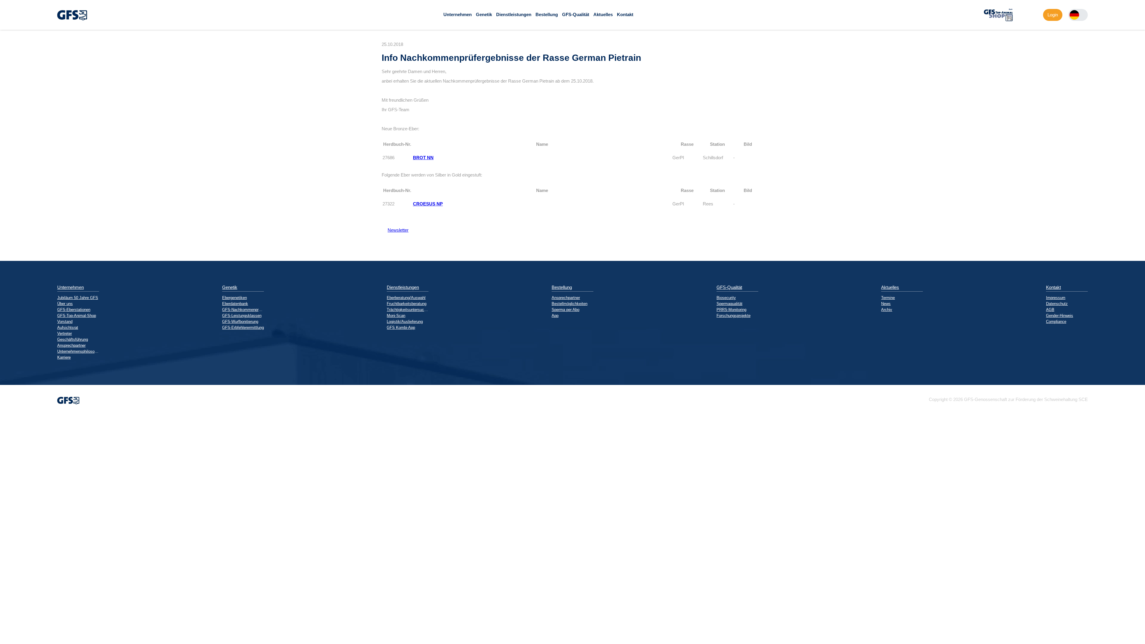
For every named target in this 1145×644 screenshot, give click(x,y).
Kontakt (625, 14)
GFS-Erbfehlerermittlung (243, 327)
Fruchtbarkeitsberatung (406, 303)
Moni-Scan (396, 315)
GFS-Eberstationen (73, 309)
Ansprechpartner (71, 345)
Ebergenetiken (234, 297)
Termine (888, 297)
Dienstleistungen (513, 14)
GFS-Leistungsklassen (242, 315)
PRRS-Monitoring (731, 309)
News (886, 303)
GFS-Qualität (575, 14)
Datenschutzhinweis (19, 601)
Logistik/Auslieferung (405, 321)
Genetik (484, 14)
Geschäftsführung (72, 339)
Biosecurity (726, 297)
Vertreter (64, 333)
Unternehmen (457, 14)
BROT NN (423, 157)
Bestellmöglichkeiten (569, 303)
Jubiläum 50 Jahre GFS (77, 297)
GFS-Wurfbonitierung (240, 321)
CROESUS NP (428, 203)
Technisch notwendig (10, 523)
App (555, 315)
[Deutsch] (1074, 15)
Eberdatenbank (235, 303)
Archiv (886, 309)
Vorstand (64, 321)
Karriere (64, 357)
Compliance (1056, 321)
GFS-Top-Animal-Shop (76, 315)
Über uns (65, 303)
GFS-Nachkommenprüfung (243, 309)
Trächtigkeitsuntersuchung (407, 309)
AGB (1050, 309)
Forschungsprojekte (734, 315)
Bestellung (547, 14)
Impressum (1055, 297)
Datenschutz (1057, 303)
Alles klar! (5, 589)
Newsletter (395, 230)
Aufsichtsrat (67, 327)
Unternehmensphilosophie (78, 351)
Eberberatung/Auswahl (406, 297)
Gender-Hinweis (1059, 315)
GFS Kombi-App (401, 327)
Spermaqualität (729, 303)
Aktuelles (603, 14)
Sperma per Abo (565, 309)
